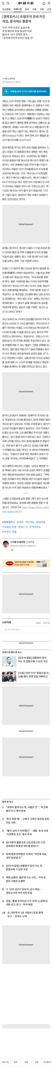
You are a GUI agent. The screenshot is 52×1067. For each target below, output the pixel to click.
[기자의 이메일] (12, 550)
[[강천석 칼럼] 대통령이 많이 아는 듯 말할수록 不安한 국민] (9, 661)
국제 (26, 1062)
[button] (3, 3)
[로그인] (49, 3)
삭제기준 (46, 623)
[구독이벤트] (26, 563)
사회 (36, 1062)
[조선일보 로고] (26, 3)
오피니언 (5, 1062)
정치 (15, 1062)
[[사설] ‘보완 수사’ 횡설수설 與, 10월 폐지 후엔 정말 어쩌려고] (9, 676)
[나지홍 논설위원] (5, 544)
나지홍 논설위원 (8, 78)
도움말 (38, 623)
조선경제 (46, 1062)
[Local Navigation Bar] (3, 3)
